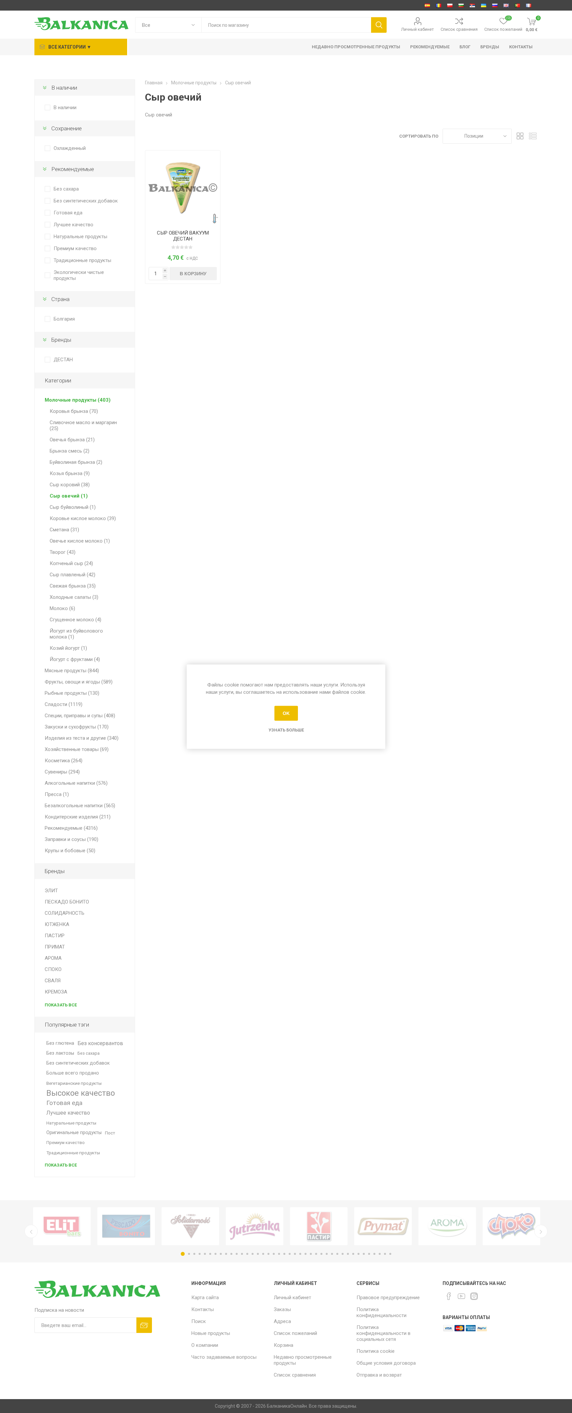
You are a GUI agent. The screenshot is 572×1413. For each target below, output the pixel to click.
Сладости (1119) (63, 704)
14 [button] (253, 1254)
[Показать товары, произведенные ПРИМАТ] (383, 1226)
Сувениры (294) (62, 772)
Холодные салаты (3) (74, 597)
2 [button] (189, 1254)
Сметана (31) (64, 530)
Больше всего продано (72, 1073)
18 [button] (274, 1254)
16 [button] (263, 1254)
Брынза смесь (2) (69, 451)
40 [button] (390, 1254)
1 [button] (183, 1254)
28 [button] (327, 1254)
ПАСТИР (55, 936)
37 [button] (374, 1254)
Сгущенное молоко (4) (75, 620)
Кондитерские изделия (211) (78, 817)
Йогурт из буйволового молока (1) (76, 634)
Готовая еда (68, 213)
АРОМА (53, 958)
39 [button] (385, 1254)
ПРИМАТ (55, 947)
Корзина (283, 1345)
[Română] (438, 5)
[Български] (461, 5)
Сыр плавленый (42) (72, 575)
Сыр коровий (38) (70, 485)
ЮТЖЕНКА (57, 924)
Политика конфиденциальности (381, 1312)
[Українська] (483, 5)
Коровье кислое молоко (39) (83, 518)
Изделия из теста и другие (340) (82, 738)
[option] (62, 1226)
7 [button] (215, 1254)
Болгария (64, 319)
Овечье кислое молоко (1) (80, 541)
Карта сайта (205, 1298)
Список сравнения (459, 29)
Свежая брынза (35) (73, 586)
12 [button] (242, 1254)
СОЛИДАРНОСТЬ (64, 913)
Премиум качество (75, 248)
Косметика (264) (63, 761)
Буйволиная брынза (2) (76, 462)
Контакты (202, 1309)
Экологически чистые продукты (79, 275)
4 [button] (200, 1254)
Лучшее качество (73, 225)
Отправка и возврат (379, 1375)
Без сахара (66, 189)
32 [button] (348, 1254)
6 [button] (210, 1254)
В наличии (65, 107)
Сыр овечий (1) (69, 496)
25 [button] (311, 1254)
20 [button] (284, 1254)
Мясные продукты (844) (72, 671)
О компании (204, 1345)
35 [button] (364, 1254)
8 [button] (221, 1254)
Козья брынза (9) (70, 473)
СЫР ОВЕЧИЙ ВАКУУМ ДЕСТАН (183, 236)
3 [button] (194, 1254)
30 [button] (337, 1254)
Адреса (282, 1321)
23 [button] (300, 1254)
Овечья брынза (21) (72, 440)
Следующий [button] (541, 1231)
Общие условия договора (386, 1363)
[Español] (427, 5)
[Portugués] (517, 5)
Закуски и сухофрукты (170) (77, 727)
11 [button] (237, 1254)
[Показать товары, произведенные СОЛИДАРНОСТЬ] (190, 1226)
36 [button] (369, 1254)
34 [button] (358, 1254)
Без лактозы (60, 1053)
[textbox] (286, 25)
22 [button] (295, 1254)
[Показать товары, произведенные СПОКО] (511, 1226)
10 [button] (231, 1254)
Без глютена (60, 1043)
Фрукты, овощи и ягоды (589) (79, 682)
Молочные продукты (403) (78, 400)
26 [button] (316, 1254)
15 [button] (258, 1254)
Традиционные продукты (82, 260)
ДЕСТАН (63, 360)
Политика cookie (376, 1351)
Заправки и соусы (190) (71, 839)
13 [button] (247, 1254)
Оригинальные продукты (74, 1132)
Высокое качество (80, 1093)
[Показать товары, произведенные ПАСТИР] (319, 1226)
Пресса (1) (57, 794)
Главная (154, 82)
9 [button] (226, 1254)
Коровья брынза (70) (74, 411)
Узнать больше (286, 729)
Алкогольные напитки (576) (76, 783)
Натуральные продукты (80, 237)
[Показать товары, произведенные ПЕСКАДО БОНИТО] (126, 1226)
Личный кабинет (417, 29)
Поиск (198, 1321)
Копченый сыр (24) (71, 563)
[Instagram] (474, 1296)
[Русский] (495, 5)
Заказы (282, 1309)
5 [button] (205, 1254)
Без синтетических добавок (86, 201)
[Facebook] (449, 1296)
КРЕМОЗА (56, 992)
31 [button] (343, 1254)
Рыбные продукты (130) (72, 693)
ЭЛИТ (51, 891)
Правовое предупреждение (388, 1298)
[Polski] (450, 5)
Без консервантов (100, 1043)
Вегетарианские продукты (74, 1083)
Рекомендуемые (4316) (71, 828)
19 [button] (279, 1254)
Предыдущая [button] (31, 1231)
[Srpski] (472, 5)
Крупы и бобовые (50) (70, 851)
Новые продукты (210, 1333)
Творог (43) (62, 552)
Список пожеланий (295, 1333)
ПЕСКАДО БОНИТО (67, 902)
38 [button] (380, 1254)
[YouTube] (461, 1296)
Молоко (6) (62, 608)
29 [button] (332, 1254)
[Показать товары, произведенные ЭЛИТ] (62, 1226)
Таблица (520, 136)
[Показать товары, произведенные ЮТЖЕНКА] (254, 1226)
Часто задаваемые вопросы (224, 1357)
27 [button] (321, 1254)
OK (286, 713)
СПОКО (53, 969)
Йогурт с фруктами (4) (75, 659)
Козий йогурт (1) (68, 648)
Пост (110, 1132)
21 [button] (290, 1254)
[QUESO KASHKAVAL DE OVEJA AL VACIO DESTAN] (182, 188)
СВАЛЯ (53, 981)
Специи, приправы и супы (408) (80, 716)
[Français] (528, 5)
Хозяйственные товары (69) (77, 749)
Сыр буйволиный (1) (73, 507)
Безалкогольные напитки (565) (80, 806)
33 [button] (353, 1254)
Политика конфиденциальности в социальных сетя (383, 1333)
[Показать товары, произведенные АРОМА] (447, 1226)
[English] (506, 5)
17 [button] (268, 1254)
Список (533, 136)
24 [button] (306, 1254)
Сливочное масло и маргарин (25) (83, 425)
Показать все (61, 1004)
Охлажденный (70, 148)
